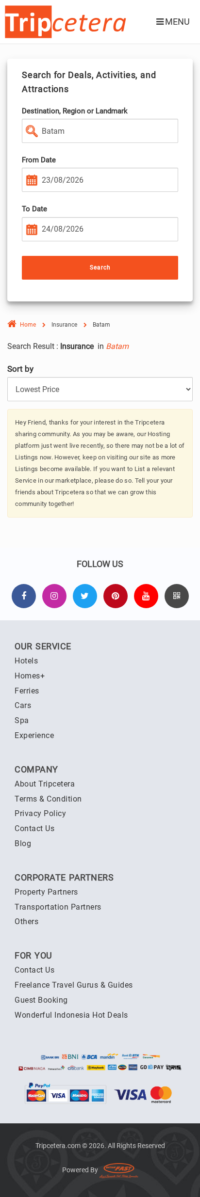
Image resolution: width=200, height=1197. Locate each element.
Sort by (20, 369)
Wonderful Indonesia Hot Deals (71, 1015)
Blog (23, 843)
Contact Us (34, 828)
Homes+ (30, 675)
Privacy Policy (40, 813)
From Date (39, 160)
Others (26, 921)
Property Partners (46, 892)
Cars (23, 705)
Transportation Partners (58, 907)
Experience (34, 735)
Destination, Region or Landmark (75, 111)
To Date (34, 209)
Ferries (27, 690)
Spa (22, 720)
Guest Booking (41, 1000)
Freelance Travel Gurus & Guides (74, 985)
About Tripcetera (45, 783)
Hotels (26, 660)
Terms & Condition (48, 798)
